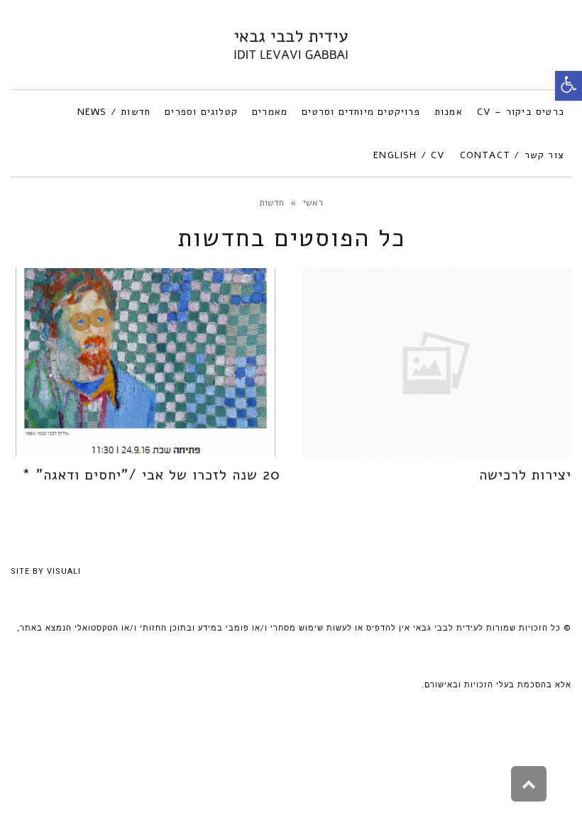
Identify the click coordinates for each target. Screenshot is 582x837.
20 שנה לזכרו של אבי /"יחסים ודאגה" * (151, 474)
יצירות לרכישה (525, 474)
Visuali (64, 571)
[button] (568, 86)
